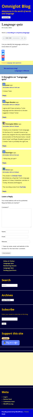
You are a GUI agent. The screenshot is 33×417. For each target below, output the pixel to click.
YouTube (23, 187)
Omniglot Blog (16, 6)
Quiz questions (17, 63)
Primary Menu (6, 17)
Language (9, 63)
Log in (5, 397)
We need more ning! (11, 68)
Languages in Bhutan (22, 71)
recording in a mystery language (18, 33)
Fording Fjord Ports (9, 270)
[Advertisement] (16, 368)
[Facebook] (16, 51)
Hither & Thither (9, 261)
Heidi (3, 414)
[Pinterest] (16, 56)
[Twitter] (16, 54)
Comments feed (8, 401)
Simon (8, 170)
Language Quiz (8, 263)
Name (4, 232)
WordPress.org (8, 404)
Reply (4, 95)
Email (3, 237)
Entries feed (7, 399)
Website (4, 242)
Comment (5, 207)
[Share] (16, 59)
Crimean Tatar (17, 176)
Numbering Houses (9, 266)
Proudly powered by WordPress (12, 412)
